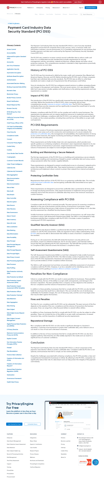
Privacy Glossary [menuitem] (34, 454)
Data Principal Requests (14, 250)
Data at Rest (10, 187)
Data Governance (12, 212)
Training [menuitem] (9, 467)
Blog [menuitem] (36, 14)
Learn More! (78, 2)
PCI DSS (33, 233)
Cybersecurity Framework (14, 171)
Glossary (17, 14)
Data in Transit (11, 216)
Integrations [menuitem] (33, 437)
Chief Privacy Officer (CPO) (15, 123)
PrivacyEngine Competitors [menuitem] (37, 464)
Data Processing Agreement (15, 261)
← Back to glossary (13, 23)
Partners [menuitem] (63, 437)
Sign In (81, 8)
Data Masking (11, 230)
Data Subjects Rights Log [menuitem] (13, 451)
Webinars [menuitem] (41, 14)
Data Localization (12, 227)
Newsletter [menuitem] (64, 454)
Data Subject (11, 309)
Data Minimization (12, 234)
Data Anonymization (13, 184)
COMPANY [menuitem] (63, 434)
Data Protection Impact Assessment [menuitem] (16, 444)
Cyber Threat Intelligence (14, 164)
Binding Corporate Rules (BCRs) (16, 87)
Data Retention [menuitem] (11, 447)
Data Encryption (12, 202)
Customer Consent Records (15, 160)
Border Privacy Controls (14, 98)
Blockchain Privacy (12, 94)
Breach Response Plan (13, 105)
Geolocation (10, 375)
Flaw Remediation (12, 351)
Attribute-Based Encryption (15, 76)
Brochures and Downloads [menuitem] (37, 460)
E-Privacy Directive (12, 329)
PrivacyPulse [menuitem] (10, 470)
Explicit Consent (12, 338)
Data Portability (11, 237)
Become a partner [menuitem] (65, 441)
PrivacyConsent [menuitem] (11, 477)
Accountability (11, 53)
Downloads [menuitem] (58, 14)
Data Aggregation (12, 175)
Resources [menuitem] (56, 8)
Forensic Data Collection (14, 355)
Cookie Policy (11, 146)
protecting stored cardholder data (42, 182)
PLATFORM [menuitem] (10, 434)
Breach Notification (13, 101)
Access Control (11, 49)
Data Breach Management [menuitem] (14, 441)
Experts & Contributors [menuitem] (36, 444)
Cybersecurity (11, 168)
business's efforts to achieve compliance (65, 269)
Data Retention (11, 299)
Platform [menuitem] (30, 8)
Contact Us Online (83, 456)
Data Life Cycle (11, 223)
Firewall (9, 348)
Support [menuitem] (9, 464)
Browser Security (12, 108)
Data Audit (10, 191)
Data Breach (10, 194)
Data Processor (11, 264)
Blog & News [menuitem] (33, 441)
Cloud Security (11, 132)
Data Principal (11, 241)
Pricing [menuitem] (48, 8)
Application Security (13, 69)
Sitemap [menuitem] (63, 447)
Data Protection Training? (14, 295)
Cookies (9, 150)
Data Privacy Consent (13, 257)
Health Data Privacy (13, 382)
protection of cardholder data (41, 134)
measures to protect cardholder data (59, 104)
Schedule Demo (91, 8)
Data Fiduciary (11, 209)
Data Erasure (11, 205)
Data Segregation (12, 302)
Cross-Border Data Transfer (15, 153)
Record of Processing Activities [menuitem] (15, 454)
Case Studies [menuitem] (49, 14)
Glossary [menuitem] (65, 14)
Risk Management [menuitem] (11, 457)
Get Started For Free (14, 424)
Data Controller (11, 198)
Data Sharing (11, 306)
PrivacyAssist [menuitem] (10, 473)
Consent (9, 139)
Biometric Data (11, 90)
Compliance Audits (12, 135)
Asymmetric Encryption (14, 73)
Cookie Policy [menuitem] (64, 451)
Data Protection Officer (14, 291)
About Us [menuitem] (65, 8)
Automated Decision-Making (16, 83)
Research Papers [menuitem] (73, 14)
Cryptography (11, 157)
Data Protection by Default (15, 277)
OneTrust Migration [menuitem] (35, 467)
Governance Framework (14, 378)
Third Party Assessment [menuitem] (13, 460)
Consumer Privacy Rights (14, 143)
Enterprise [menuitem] (40, 8)
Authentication (11, 80)
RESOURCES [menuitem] (33, 434)
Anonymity (10, 62)
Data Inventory (11, 219)
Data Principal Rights (13, 253)
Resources (10, 14)
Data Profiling (11, 268)
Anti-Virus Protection (13, 65)
